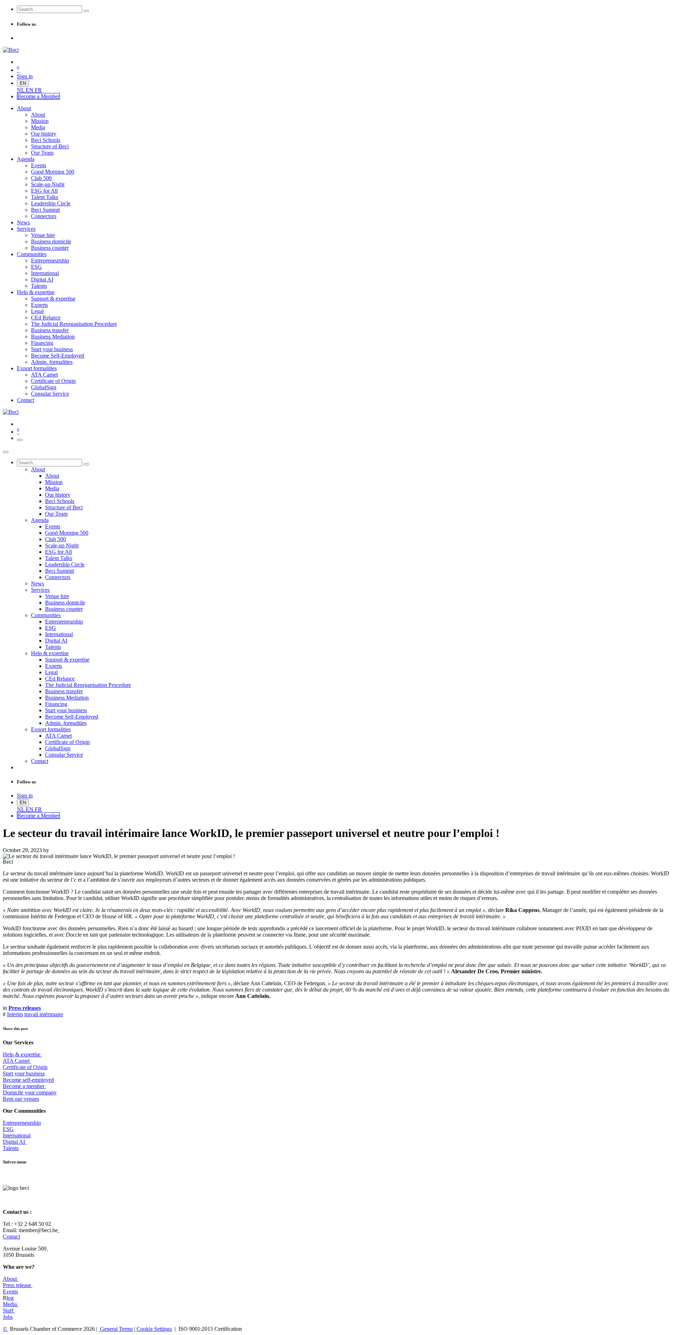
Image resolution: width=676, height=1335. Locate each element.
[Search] (86, 11)
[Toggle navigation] (20, 440)
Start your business (24, 1073)
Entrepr (22, 1123)
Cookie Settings (153, 1329)
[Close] (5, 452)
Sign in (25, 76)
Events (10, 1291)
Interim (15, 1014)
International (17, 1135)
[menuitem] (21, 90)
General (116, 1329)
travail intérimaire (43, 1014)
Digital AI (14, 1142)
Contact (11, 1237)
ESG (8, 1129)
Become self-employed (28, 1080)
